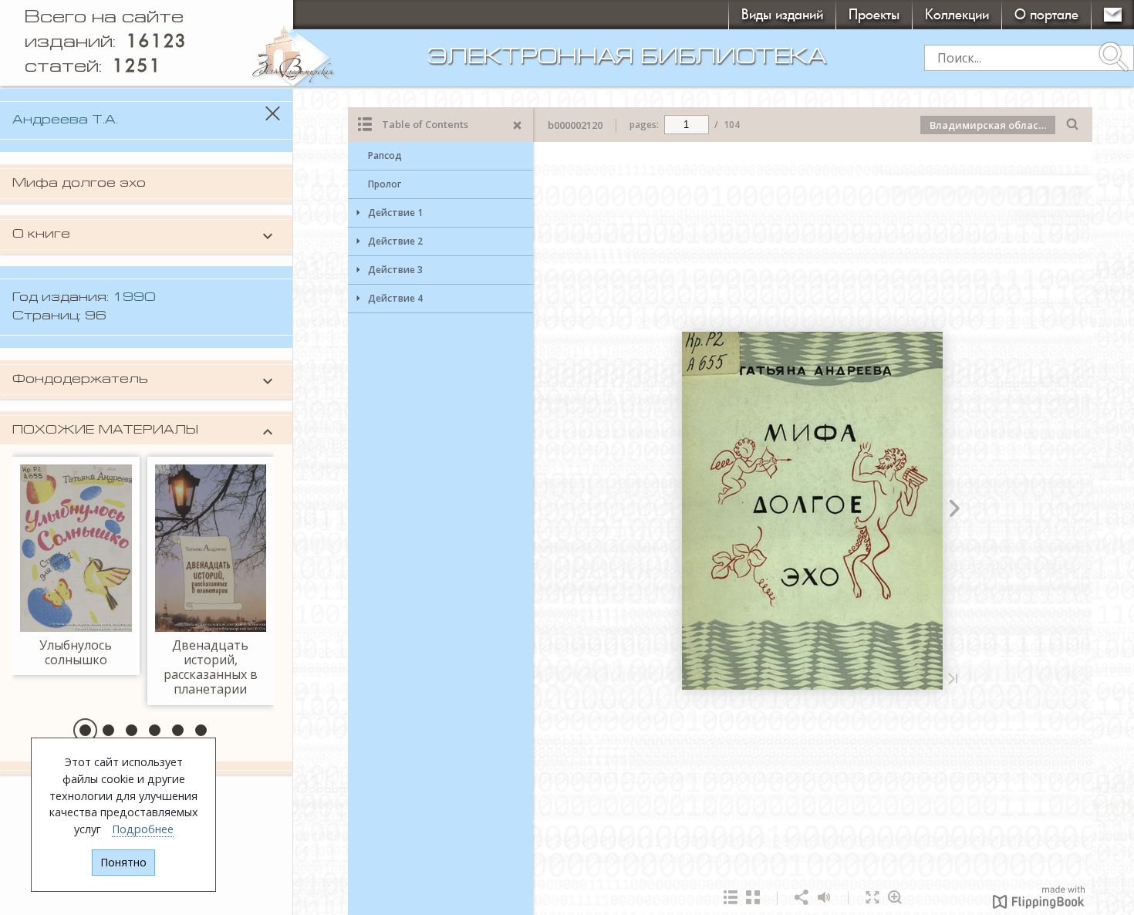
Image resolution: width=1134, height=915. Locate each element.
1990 (134, 297)
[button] (85, 730)
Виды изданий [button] (782, 14)
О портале (1046, 14)
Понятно (123, 862)
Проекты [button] (874, 14)
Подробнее (143, 829)
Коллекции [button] (957, 14)
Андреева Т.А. (65, 120)
